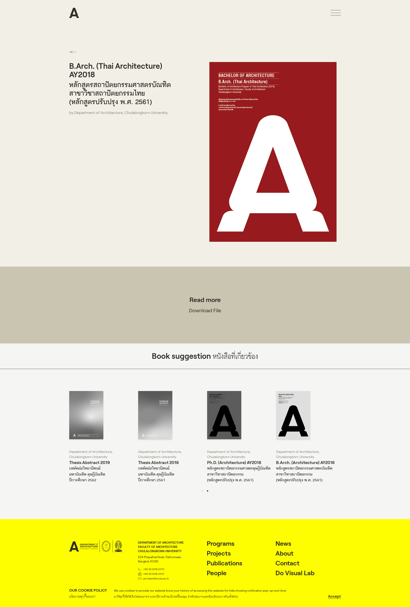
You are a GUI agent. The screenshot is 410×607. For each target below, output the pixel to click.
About (284, 553)
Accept (334, 596)
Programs (220, 543)
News (283, 543)
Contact (287, 563)
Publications (224, 563)
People (217, 572)
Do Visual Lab (295, 572)
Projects (219, 553)
